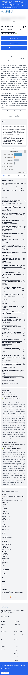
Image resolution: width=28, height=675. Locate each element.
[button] (25, 4)
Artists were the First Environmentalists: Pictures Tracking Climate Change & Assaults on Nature (13, 190)
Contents (10, 116)
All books (3, 624)
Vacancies (3, 650)
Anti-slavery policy (18, 631)
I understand (5, 672)
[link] (7, 11)
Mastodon (16, 657)
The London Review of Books (12, 187)
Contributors (17, 116)
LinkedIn (16, 660)
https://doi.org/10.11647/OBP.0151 (10, 491)
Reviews (7, 112)
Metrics (14, 112)
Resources (20, 112)
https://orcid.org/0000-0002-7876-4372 (12, 448)
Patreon (16, 646)
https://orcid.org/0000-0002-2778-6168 (12, 398)
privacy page (7, 668)
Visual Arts (3, 24)
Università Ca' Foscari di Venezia (10, 396)
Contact (3, 643)
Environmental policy (19, 635)
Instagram (16, 650)
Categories (3, 627)
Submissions (4, 631)
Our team (3, 646)
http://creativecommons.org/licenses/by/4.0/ (13, 496)
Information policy (18, 627)
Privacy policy (17, 624)
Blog (15, 643)
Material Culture (11, 24)
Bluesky (16, 653)
